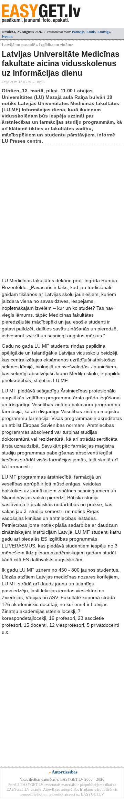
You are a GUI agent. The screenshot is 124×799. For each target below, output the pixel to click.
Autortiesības (65, 772)
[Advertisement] (62, 212)
